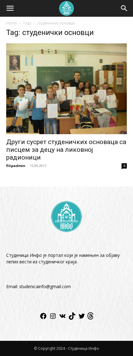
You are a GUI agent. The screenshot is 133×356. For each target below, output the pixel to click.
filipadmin (15, 165)
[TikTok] (72, 318)
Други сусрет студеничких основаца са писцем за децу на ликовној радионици (66, 149)
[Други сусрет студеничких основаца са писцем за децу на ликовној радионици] (66, 88)
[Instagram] (53, 318)
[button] (10, 8)
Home (11, 23)
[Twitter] (81, 318)
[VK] (62, 318)
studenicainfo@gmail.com (45, 286)
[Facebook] (43, 318)
